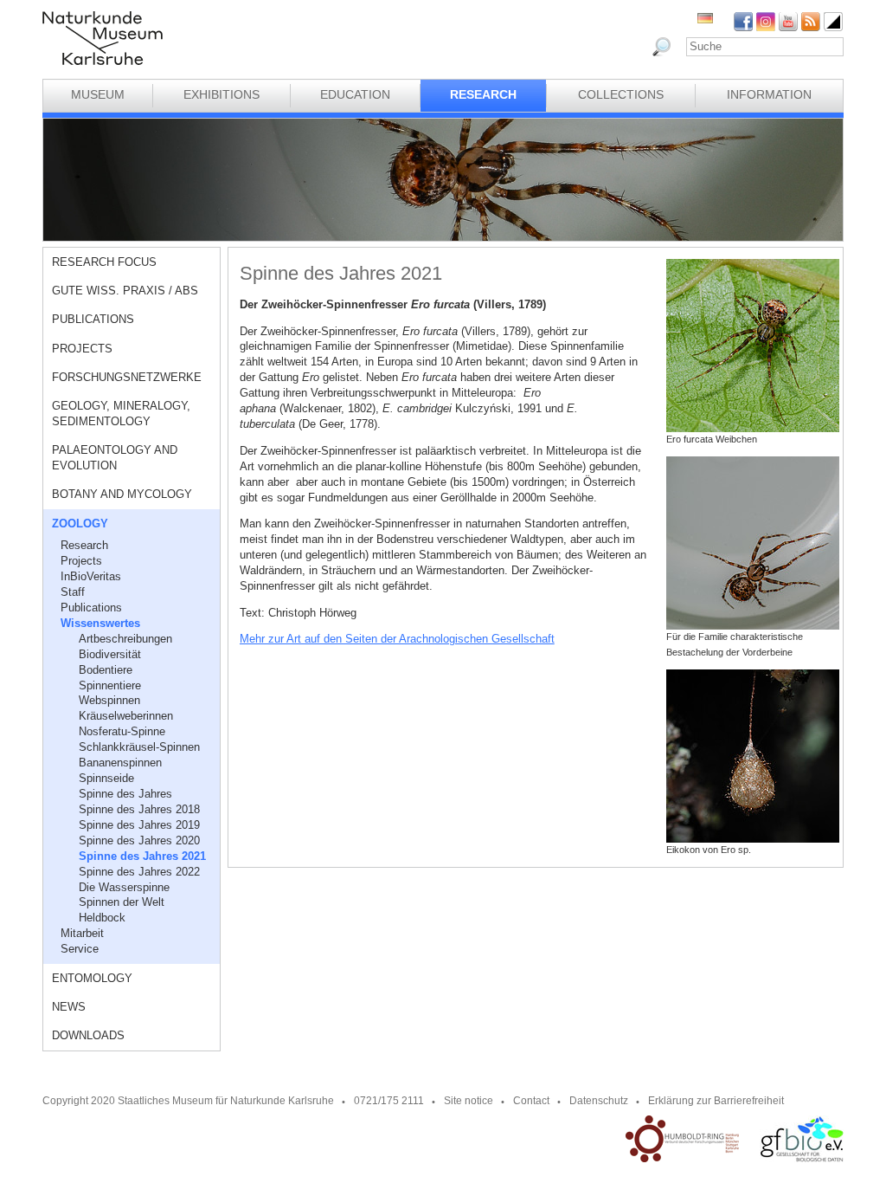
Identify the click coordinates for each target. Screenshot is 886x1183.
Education (355, 94)
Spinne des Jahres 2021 (142, 856)
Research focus (104, 261)
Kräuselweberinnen (126, 715)
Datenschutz (598, 1101)
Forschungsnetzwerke (127, 377)
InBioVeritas (91, 576)
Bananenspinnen (120, 762)
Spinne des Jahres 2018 (139, 809)
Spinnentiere (110, 685)
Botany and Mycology (122, 494)
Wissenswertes (100, 623)
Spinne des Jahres (125, 793)
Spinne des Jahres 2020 (139, 840)
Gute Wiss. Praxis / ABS (125, 290)
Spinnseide (106, 778)
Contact (531, 1101)
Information (769, 94)
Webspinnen (109, 700)
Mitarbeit (82, 933)
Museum (98, 94)
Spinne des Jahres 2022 (139, 871)
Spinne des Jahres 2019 (139, 824)
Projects (82, 348)
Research (483, 94)
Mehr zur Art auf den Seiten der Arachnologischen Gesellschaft (397, 638)
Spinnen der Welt (121, 901)
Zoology (80, 523)
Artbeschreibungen (125, 638)
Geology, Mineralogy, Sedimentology (121, 413)
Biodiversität (110, 654)
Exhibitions (221, 94)
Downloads (88, 1035)
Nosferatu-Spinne (122, 731)
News (69, 1006)
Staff (73, 591)
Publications (93, 319)
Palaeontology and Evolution (114, 457)
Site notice (468, 1101)
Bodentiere (105, 669)
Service (80, 948)
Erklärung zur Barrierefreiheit (716, 1101)
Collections (621, 94)
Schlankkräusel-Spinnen (139, 746)
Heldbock (102, 917)
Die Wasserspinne (124, 887)
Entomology (92, 978)
